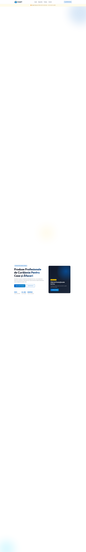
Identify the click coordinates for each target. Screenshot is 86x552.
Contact (50, 1)
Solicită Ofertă (30, 285)
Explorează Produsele (20, 285)
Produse (45, 1)
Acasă (35, 1)
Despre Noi (40, 1)
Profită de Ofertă (55, 289)
